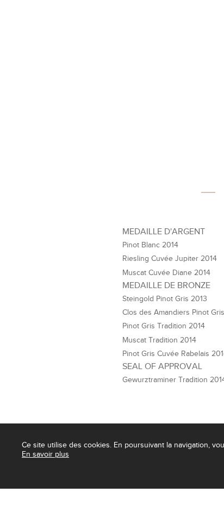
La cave (55, 56)
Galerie (136, 495)
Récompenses (91, 495)
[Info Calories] (10, 495)
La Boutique (135, 56)
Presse (47, 495)
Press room (178, 495)
